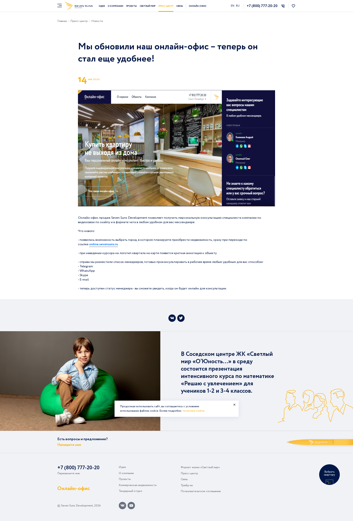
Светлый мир (148, 6)
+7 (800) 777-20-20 (262, 6)
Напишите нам (69, 445)
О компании (115, 6)
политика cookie (193, 411)
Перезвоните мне (68, 473)
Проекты (131, 6)
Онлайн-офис (197, 6)
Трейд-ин (187, 485)
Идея (102, 6)
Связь (179, 6)
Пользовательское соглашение (201, 491)
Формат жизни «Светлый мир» (200, 467)
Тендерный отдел (130, 491)
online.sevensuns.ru (103, 244)
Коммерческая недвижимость (138, 485)
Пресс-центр (165, 6)
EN (233, 6)
